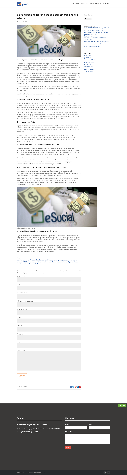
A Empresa (75, 3)
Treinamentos (95, 3)
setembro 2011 (89, 71)
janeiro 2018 (88, 58)
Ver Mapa (122, 405)
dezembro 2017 (89, 60)
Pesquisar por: (88, 15)
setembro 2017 (89, 67)
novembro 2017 (89, 62)
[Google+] (76, 387)
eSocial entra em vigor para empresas (96, 41)
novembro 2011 (89, 69)
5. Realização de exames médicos (37, 231)
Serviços (84, 3)
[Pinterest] (80, 387)
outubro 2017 (88, 64)
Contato (106, 3)
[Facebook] (71, 387)
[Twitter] (73, 387)
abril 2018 (87, 55)
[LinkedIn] (78, 387)
